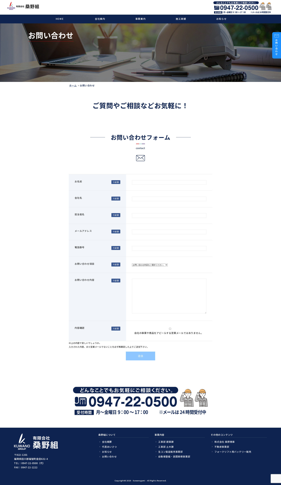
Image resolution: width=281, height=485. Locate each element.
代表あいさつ (109, 446)
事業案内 (140, 18)
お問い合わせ (109, 456)
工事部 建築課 (166, 441)
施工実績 (181, 18)
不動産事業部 (221, 446)
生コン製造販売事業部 (170, 451)
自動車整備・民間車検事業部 (174, 456)
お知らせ (221, 18)
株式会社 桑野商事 (224, 441)
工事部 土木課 (166, 446)
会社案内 (100, 18)
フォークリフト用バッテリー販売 (232, 451)
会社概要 (107, 441)
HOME (60, 18)
